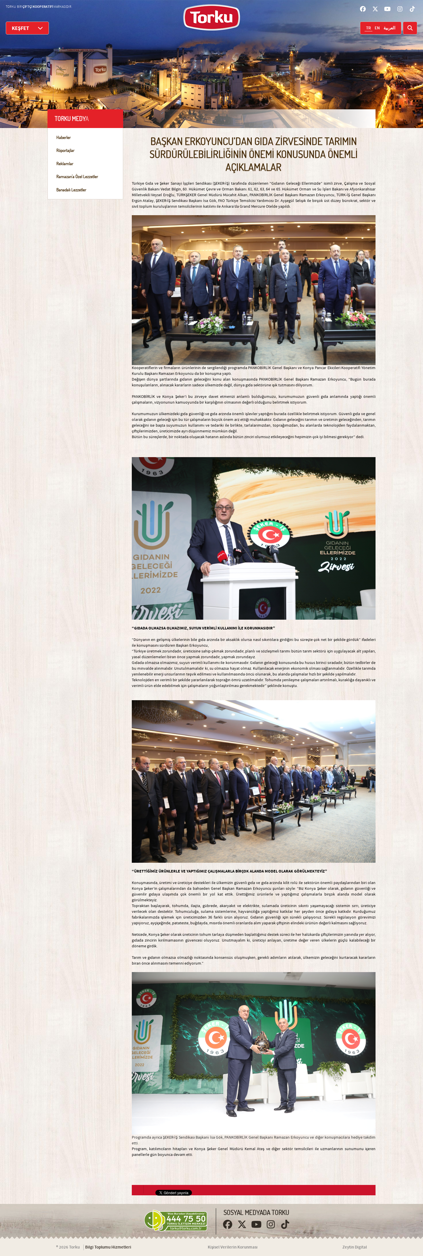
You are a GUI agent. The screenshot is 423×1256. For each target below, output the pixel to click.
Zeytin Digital (354, 1247)
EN (377, 28)
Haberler (63, 137)
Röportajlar (65, 150)
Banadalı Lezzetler (71, 189)
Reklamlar (64, 163)
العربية (389, 28)
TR (368, 28)
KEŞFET (20, 28)
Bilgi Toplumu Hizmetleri (108, 1247)
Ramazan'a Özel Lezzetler (77, 176)
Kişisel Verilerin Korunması (233, 1247)
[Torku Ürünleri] (211, 17)
